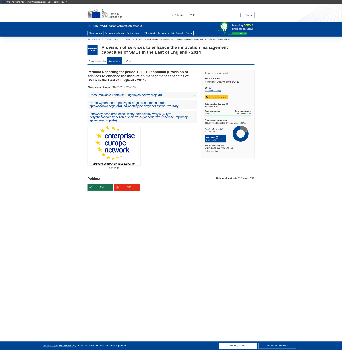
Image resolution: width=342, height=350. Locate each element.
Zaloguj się (180, 15)
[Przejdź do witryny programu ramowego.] (93, 50)
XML (102, 187)
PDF (129, 187)
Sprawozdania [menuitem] (114, 61)
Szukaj (189, 33)
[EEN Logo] (114, 146)
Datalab (180, 33)
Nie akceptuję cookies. (277, 346)
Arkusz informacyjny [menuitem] (97, 61)
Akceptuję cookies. (238, 346)
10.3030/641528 (212, 91)
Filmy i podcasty (152, 33)
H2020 (127, 39)
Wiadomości (168, 33)
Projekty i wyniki (134, 33)
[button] (193, 15)
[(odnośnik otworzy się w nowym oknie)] (109, 13)
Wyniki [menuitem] (128, 61)
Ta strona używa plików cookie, (58, 346)
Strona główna (95, 33)
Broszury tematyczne (115, 33)
